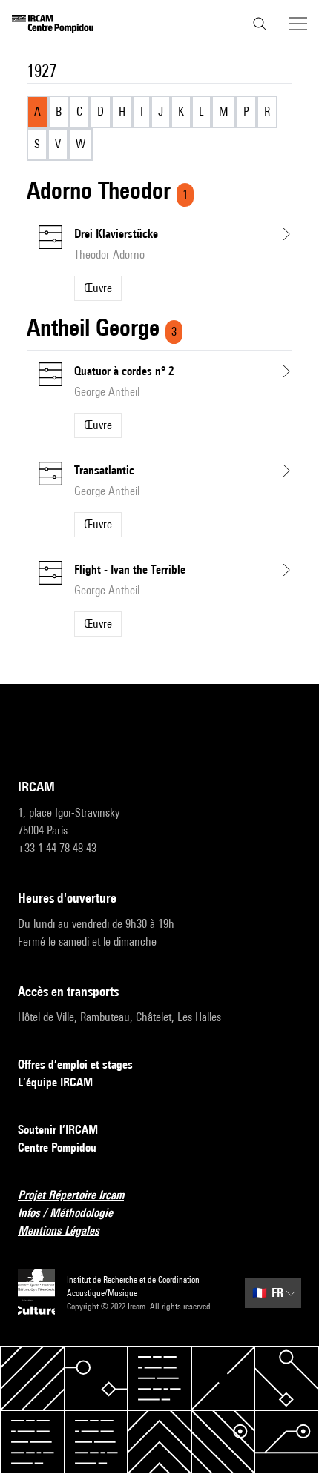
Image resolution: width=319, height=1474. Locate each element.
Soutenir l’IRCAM (58, 1130)
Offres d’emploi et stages (75, 1065)
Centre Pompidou (57, 1148)
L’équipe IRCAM (55, 1082)
